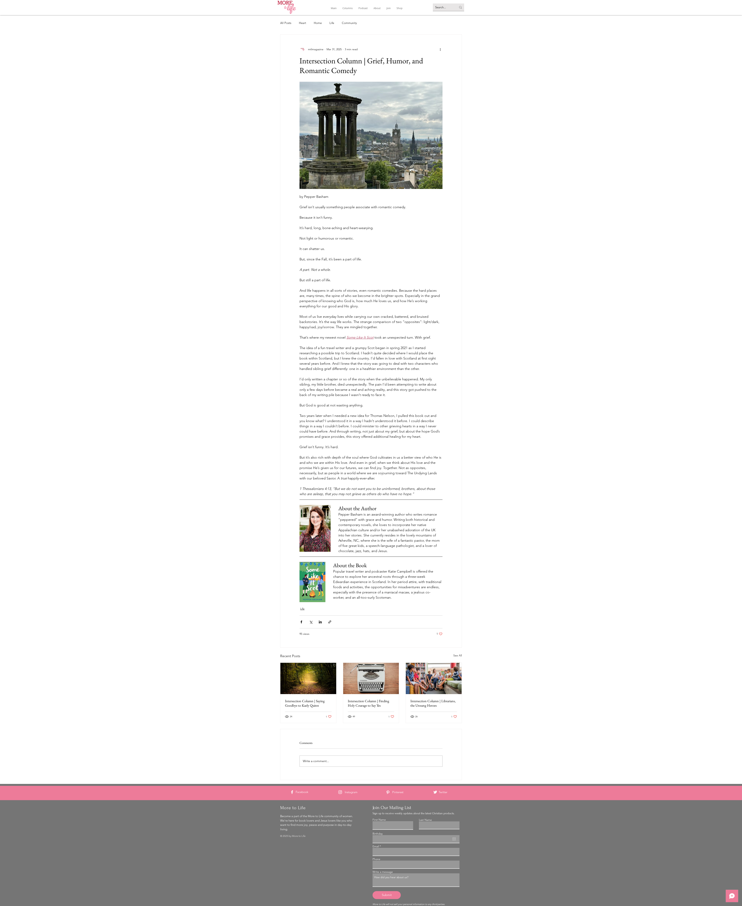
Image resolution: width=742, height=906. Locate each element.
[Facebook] (292, 792)
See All (457, 655)
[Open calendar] (454, 839)
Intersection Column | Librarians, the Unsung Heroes (433, 703)
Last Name (425, 819)
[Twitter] (435, 792)
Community (349, 23)
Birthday (378, 833)
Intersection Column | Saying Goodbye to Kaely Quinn (305, 703)
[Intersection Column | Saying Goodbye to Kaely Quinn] (308, 678)
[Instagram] (340, 792)
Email (376, 846)
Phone (376, 859)
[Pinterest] (387, 792)
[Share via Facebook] (301, 622)
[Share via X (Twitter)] (311, 622)
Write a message (383, 871)
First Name (379, 819)
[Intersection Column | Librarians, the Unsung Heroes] (434, 678)
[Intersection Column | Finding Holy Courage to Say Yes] (371, 678)
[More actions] (440, 49)
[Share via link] (330, 622)
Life (331, 23)
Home (318, 23)
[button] (348, 8)
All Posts (285, 23)
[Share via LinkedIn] (320, 622)
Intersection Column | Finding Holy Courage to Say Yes (368, 703)
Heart (302, 23)
